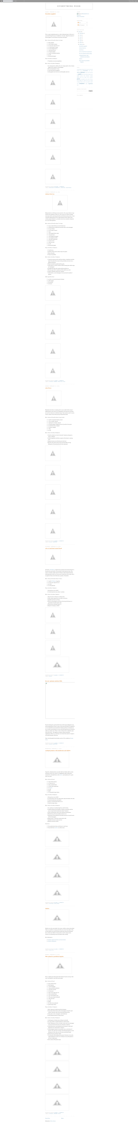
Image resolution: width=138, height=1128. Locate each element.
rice (64, 381)
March (81, 42)
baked (83, 69)
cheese (78, 72)
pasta (59, 1113)
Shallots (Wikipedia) (52, 941)
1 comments (61, 186)
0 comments (61, 743)
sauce (89, 80)
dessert (89, 72)
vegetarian (68, 187)
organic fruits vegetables (88, 77)
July (80, 35)
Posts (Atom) (53, 1121)
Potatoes (51, 903)
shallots (61, 774)
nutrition (55, 744)
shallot (51, 787)
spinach (91, 81)
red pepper (80, 80)
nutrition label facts (80, 77)
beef (85, 69)
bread (50, 676)
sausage (91, 80)
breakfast (78, 70)
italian (87, 74)
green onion (84, 74)
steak (77, 83)
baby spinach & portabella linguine (54, 956)
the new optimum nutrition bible (53, 681)
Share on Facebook (80, 16)
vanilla (86, 83)
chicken (51, 381)
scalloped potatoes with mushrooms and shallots (57, 750)
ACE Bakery (52, 569)
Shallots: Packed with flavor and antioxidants (57, 939)
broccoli (81, 70)
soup (86, 81)
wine (77, 85)
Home (62, 1118)
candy (89, 70)
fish (90, 72)
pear (81, 79)
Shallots (81, 81)
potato (89, 79)
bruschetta (52, 187)
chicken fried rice (49, 194)
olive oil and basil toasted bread (53, 548)
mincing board (82, 75)
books (50, 744)
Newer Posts (47, 1118)
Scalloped (56, 903)
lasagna (89, 74)
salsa (87, 80)
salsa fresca (48, 388)
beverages (87, 69)
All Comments (81, 25)
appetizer (80, 69)
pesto (86, 79)
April (81, 40)
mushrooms (87, 75)
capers (92, 70)
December (82, 33)
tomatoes (63, 187)
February (81, 44)
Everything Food (69, 6)
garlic (80, 74)
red (77, 80)
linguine (55, 1113)
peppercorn (83, 79)
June (81, 37)
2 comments (61, 675)
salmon (85, 80)
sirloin (84, 81)
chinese (55, 381)
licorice (91, 74)
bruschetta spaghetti (50, 14)
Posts (80, 22)
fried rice (60, 381)
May (81, 38)
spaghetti (57, 187)
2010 (79, 31)
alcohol (78, 69)
